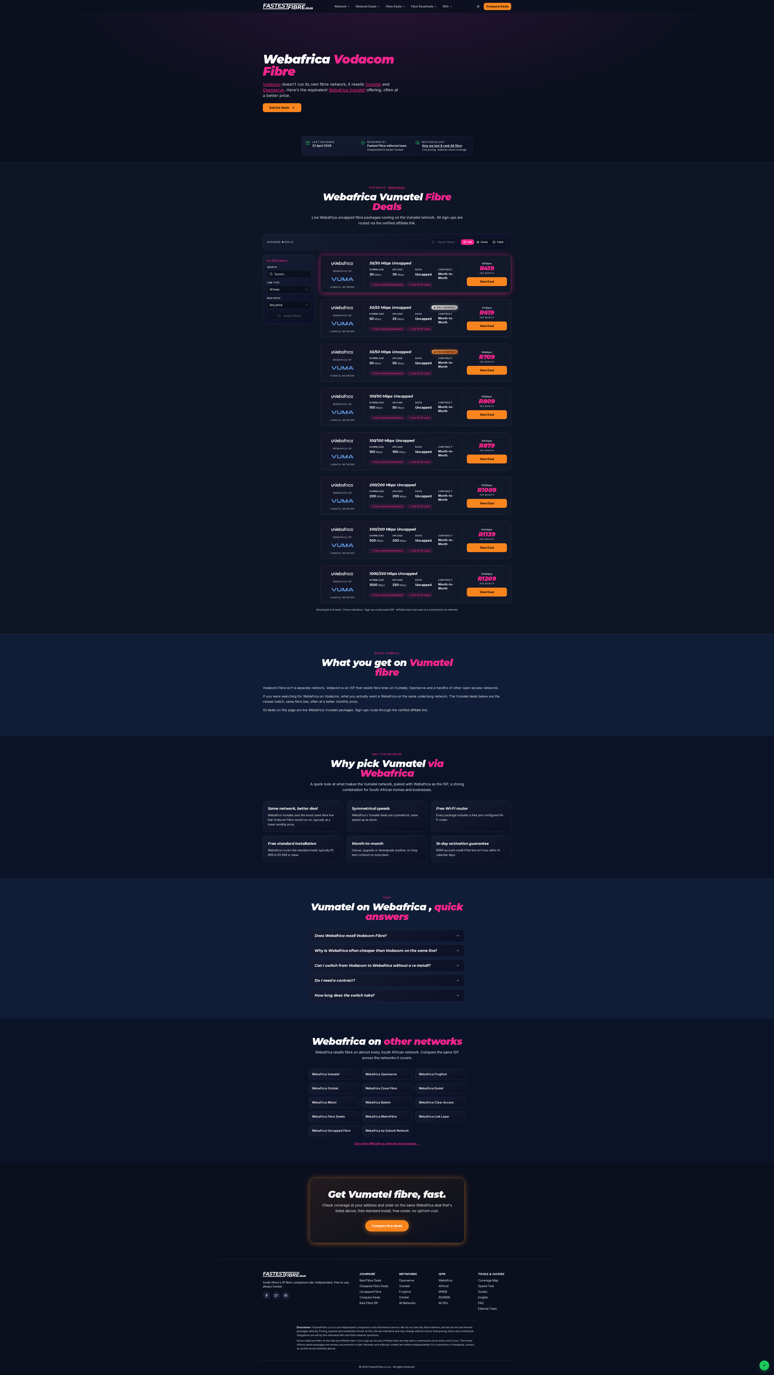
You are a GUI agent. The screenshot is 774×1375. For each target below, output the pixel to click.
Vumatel (373, 84)
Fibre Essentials (422, 6)
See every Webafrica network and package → (387, 1143)
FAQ (481, 1303)
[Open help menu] (764, 1365)
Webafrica (396, 187)
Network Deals (366, 6)
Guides (482, 1291)
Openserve (273, 89)
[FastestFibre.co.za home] (288, 6)
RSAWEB (444, 1297)
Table (500, 242)
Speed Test (486, 1286)
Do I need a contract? (335, 980)
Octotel (404, 1297)
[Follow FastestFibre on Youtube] (285, 1295)
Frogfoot (405, 1291)
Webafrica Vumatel (347, 89)
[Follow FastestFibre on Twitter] (276, 1295)
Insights (483, 1297)
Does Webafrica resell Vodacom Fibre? (351, 936)
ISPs (446, 6)
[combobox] (289, 289)
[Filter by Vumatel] (342, 279)
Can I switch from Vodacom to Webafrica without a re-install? (373, 965)
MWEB (443, 1291)
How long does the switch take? (345, 995)
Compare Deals (497, 6)
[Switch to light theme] (478, 6)
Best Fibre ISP (369, 1303)
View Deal (487, 281)
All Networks (407, 1303)
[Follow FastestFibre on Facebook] (266, 1295)
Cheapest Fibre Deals (374, 1286)
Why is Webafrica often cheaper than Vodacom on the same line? (376, 950)
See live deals (279, 107)
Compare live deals (387, 1226)
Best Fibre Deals (370, 1280)
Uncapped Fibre (370, 1291)
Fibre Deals (394, 6)
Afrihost (444, 1286)
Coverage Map (488, 1280)
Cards (484, 242)
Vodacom (272, 84)
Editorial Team (487, 1308)
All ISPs (443, 1303)
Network (340, 6)
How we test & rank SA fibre (442, 145)
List (469, 242)
